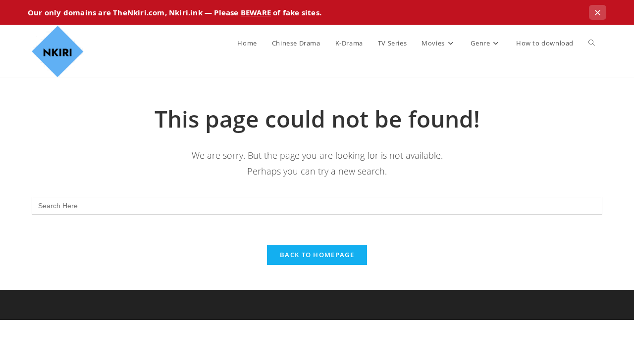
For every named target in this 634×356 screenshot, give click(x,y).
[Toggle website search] (591, 43)
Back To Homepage (317, 254)
